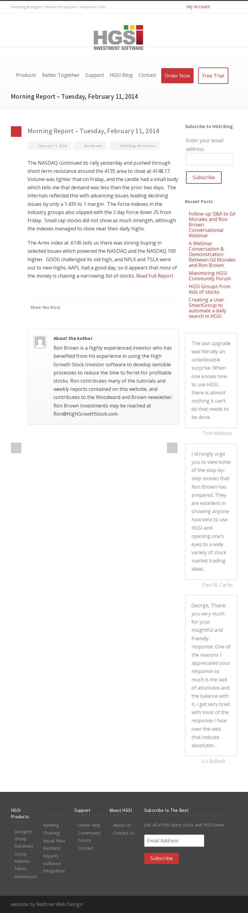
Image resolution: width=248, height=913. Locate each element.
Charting (51, 833)
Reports (51, 856)
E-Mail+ (173, 308)
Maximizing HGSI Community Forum (210, 276)
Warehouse (26, 876)
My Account (198, 6)
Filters (20, 869)
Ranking (51, 825)
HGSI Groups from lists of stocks (209, 289)
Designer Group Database (24, 839)
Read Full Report (154, 275)
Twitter (219, 7)
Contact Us (124, 833)
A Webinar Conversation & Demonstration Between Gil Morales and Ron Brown (212, 254)
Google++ (161, 308)
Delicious (149, 308)
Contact (85, 848)
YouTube (231, 7)
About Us (122, 825)
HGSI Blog (127, 145)
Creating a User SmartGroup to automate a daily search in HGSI (207, 307)
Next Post (172, 448)
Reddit (125, 308)
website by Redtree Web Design (47, 904)
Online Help (89, 825)
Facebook (88, 308)
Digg (137, 308)
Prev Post (16, 448)
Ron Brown (93, 145)
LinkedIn (112, 308)
